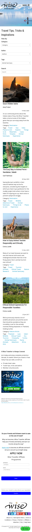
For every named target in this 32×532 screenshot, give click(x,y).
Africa (23, 342)
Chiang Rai (15, 338)
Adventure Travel (13, 202)
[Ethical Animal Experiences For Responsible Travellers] (16, 290)
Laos (18, 334)
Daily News (27, 522)
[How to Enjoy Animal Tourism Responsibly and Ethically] (16, 226)
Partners (20, 520)
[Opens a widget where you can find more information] (25, 529)
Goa (17, 128)
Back (16, 478)
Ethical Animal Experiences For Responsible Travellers (15, 306)
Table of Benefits (4, 402)
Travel (10, 128)
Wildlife (18, 201)
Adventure (15, 342)
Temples (12, 134)
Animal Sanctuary (17, 271)
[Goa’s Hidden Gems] (16, 89)
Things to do (17, 205)
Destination (13, 125)
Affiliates (27, 520)
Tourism (18, 267)
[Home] (9, 6)
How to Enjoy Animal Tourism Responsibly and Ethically (14, 241)
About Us (9, 517)
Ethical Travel (16, 269)
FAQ (21, 522)
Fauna (21, 340)
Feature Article (14, 331)
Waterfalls (12, 132)
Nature (26, 269)
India (23, 128)
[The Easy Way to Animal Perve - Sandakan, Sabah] (16, 155)
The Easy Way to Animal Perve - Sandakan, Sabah (15, 170)
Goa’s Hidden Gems (10, 103)
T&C (9, 402)
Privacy (14, 520)
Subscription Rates (18, 517)
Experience (16, 136)
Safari (25, 334)
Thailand (10, 334)
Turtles (24, 338)
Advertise (16, 522)
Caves (21, 132)
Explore (17, 130)
